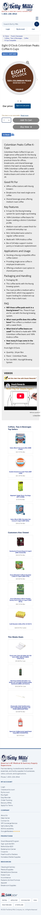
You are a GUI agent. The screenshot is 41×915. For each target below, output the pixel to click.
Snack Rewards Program (10, 841)
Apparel (4, 883)
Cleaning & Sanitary (8, 867)
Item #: (5, 54)
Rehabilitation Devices (9, 872)
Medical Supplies (7, 869)
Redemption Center (8, 849)
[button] (3, 80)
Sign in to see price (22, 105)
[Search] (36, 24)
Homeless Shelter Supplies (11, 857)
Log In (8, 29)
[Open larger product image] (19, 78)
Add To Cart (26, 120)
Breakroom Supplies (8, 885)
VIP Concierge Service (9, 823)
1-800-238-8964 (13, 777)
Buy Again (4, 795)
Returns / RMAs (6, 803)
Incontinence (6, 877)
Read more (24, 115)
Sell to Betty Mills (7, 826)
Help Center (5, 818)
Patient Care (5, 875)
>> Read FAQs (36, 415)
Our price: (8, 106)
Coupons (4, 852)
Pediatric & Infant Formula (10, 880)
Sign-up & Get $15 (7, 844)
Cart (33, 29)
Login (3, 787)
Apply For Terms (7, 805)
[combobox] (6, 120)
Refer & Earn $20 (7, 846)
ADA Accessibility (7, 829)
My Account (20, 29)
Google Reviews (10, 831)
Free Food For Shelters (9, 854)
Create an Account (8, 790)
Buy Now (25, 127)
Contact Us (5, 821)
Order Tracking (6, 800)
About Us (4, 815)
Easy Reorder (6, 797)
